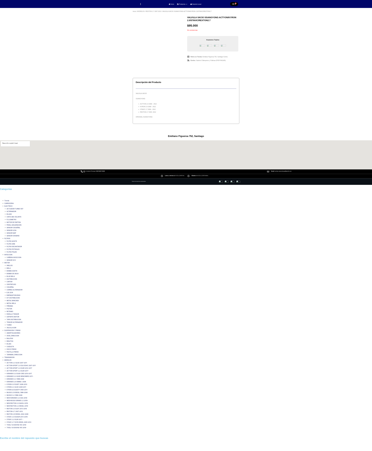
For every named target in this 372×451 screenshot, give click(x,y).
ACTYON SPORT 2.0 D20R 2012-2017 (19, 368)
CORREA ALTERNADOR (14, 290)
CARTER (9, 282)
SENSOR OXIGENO (13, 236)
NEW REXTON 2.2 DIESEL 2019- (17, 406)
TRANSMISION (9, 357)
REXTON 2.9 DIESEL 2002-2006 (17, 414)
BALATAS (10, 338)
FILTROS (7, 238)
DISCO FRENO (11, 349)
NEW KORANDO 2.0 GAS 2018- (17, 398)
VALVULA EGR (11, 328)
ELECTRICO (8, 206)
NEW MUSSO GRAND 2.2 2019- (17, 400)
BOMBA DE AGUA (13, 274)
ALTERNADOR (11, 211)
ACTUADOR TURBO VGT (15, 209)
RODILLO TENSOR (13, 314)
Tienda (6, 201)
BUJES (9, 344)
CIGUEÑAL (10, 287)
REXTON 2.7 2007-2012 (153, 11)
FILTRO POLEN (12, 252)
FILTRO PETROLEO (13, 249)
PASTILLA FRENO (13, 352)
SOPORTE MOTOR (13, 317)
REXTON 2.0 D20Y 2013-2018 (17, 409)
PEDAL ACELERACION (14, 225)
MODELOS (141, 11)
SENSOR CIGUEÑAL (13, 228)
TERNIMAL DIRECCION (14, 355)
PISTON (9, 309)
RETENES (10, 311)
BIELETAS (10, 341)
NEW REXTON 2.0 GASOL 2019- (17, 403)
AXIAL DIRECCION (13, 336)
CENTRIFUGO (11, 284)
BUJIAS (9, 214)
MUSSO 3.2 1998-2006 (14, 395)
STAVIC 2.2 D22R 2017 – (15, 419)
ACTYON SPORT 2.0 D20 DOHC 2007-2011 (21, 365)
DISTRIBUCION (12, 279)
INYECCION (8, 255)
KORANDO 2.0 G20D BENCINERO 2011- (20, 376)
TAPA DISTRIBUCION (14, 319)
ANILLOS (10, 265)
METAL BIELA (11, 303)
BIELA (9, 268)
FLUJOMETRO (11, 219)
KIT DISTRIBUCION (13, 298)
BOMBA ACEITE (12, 271)
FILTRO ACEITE (12, 241)
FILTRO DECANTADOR (14, 246)
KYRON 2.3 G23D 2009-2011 (16, 387)
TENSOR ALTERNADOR (14, 322)
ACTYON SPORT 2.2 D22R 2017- (18, 371)
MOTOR (7, 263)
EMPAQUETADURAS (13, 295)
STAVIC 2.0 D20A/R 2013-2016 (17, 417)
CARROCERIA (9, 203)
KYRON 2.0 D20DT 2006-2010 (17, 384)
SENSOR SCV (11, 260)
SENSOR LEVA (11, 230)
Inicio (134, 11)
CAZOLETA (10, 346)
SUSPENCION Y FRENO (12, 330)
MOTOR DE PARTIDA (14, 222)
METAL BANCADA (13, 300)
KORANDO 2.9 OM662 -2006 (16, 382)
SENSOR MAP (11, 233)
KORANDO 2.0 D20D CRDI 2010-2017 (19, 373)
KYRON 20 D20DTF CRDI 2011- (17, 390)
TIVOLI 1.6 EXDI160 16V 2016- (17, 425)
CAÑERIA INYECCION (14, 257)
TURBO (9, 325)
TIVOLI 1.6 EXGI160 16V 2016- (17, 427)
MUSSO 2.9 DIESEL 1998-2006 (17, 392)
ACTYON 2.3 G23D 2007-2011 (17, 363)
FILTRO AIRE (11, 244)
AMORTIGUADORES (13, 333)
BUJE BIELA (11, 276)
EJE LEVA (10, 292)
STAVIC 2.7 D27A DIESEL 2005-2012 (19, 422)
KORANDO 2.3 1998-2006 (15, 379)
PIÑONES (10, 306)
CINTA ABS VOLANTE (14, 217)
